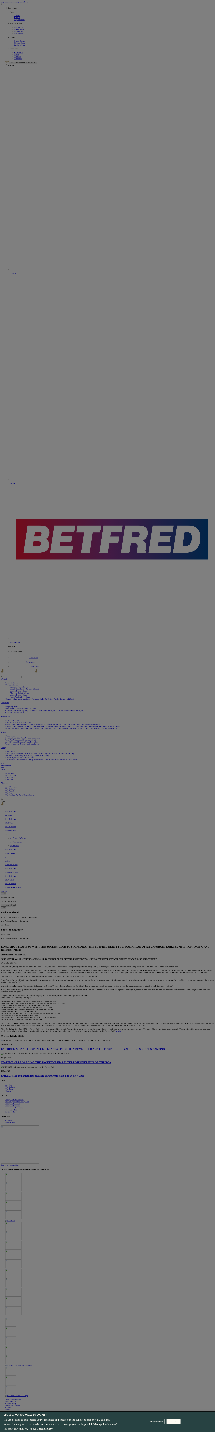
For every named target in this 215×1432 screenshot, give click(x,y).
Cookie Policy (45, 1428)
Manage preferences (156, 1421)
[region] (107, 1421)
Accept (174, 1421)
